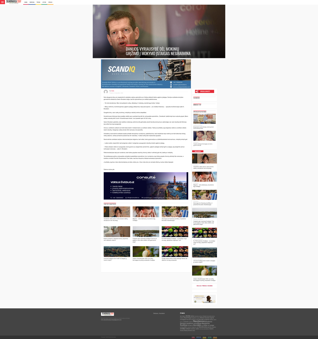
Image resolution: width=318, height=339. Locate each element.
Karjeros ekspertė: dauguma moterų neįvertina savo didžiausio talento (116, 239)
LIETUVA (44, 2)
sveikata (187, 329)
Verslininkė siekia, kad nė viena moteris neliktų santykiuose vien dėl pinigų (116, 219)
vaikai (197, 329)
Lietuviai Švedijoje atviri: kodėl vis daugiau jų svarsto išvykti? (115, 259)
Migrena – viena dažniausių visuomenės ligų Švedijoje (144, 219)
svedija (182, 328)
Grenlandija (209, 316)
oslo (209, 325)
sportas (209, 327)
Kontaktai (210, 285)
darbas (192, 316)
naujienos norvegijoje (193, 323)
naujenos (191, 321)
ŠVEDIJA (38, 2)
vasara (211, 329)
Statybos (214, 327)
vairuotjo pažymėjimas (204, 328)
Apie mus (199, 285)
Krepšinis (193, 318)
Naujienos (199, 321)
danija (188, 316)
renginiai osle (194, 327)
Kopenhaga (187, 318)
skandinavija (203, 327)
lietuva (202, 318)
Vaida (112, 91)
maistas (211, 319)
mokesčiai (185, 321)
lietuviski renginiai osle (192, 319)
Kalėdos (182, 318)
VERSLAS (50, 2)
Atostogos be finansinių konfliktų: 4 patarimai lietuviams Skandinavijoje (174, 219)
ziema (193, 330)
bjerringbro (182, 316)
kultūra (198, 317)
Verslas (182, 330)
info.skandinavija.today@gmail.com (111, 320)
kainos (213, 316)
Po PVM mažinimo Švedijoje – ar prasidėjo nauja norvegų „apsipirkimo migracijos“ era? (174, 239)
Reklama (204, 285)
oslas (205, 325)
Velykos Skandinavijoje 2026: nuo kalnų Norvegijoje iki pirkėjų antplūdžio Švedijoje (144, 259)
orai (202, 325)
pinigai (212, 325)
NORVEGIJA (32, 2)
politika (185, 327)
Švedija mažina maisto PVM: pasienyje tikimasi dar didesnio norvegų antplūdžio (174, 259)
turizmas (192, 329)
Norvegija (197, 325)
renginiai (189, 327)
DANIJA (25, 2)
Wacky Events (188, 330)
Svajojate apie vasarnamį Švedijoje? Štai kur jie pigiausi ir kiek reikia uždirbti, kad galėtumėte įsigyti (145, 240)
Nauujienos (190, 325)
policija (181, 327)
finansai (204, 316)
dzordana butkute (198, 316)
